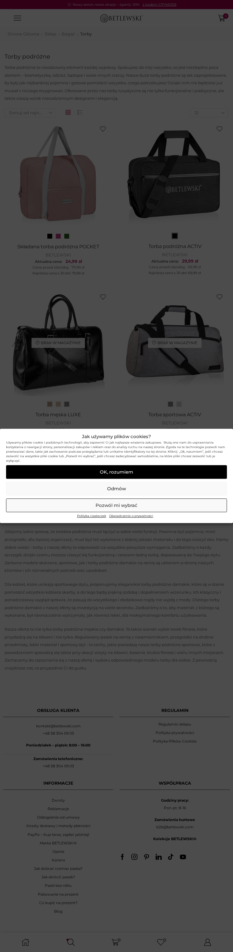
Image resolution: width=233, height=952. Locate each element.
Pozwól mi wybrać (116, 505)
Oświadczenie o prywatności (131, 516)
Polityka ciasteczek (91, 516)
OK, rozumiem (116, 472)
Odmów (116, 488)
